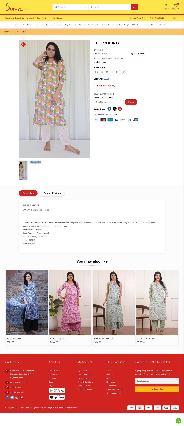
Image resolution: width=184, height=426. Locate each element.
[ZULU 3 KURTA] (27, 303)
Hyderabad (110, 382)
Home (6, 32)
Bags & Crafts (70, 25)
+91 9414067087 (17, 392)
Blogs (51, 382)
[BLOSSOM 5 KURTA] (157, 303)
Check (131, 102)
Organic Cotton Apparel (88, 25)
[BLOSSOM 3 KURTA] (114, 303)
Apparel (39, 25)
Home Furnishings (53, 25)
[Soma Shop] (16, 7)
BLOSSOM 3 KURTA (103, 339)
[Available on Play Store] (57, 391)
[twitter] (115, 109)
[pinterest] (120, 109)
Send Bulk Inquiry (106, 85)
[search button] (134, 7)
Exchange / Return (85, 389)
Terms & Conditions (85, 382)
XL (117, 72)
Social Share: (100, 109)
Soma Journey (54, 371)
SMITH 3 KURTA (58, 339)
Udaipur (109, 374)
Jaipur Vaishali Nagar (114, 389)
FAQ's (51, 386)
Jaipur (108, 371)
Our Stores (53, 374)
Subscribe (157, 389)
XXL (124, 72)
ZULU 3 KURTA (14, 339)
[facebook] (109, 109)
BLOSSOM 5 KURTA (146, 339)
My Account (82, 371)
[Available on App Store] (57, 397)
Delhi (108, 378)
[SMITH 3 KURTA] (70, 303)
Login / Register (84, 374)
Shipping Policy (84, 386)
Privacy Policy (83, 378)
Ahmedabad (111, 386)
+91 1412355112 (17, 387)
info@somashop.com (18, 382)
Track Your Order (139, 18)
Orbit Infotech (71, 408)
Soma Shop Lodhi (113, 393)
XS (96, 72)
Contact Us (53, 378)
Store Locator (57, 18)
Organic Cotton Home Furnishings (115, 25)
